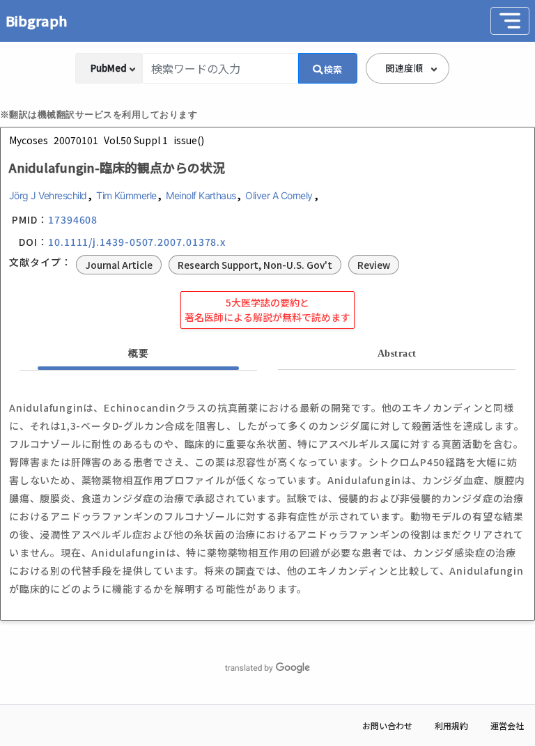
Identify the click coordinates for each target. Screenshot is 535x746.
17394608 (73, 219)
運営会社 (507, 725)
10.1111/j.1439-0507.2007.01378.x (137, 242)
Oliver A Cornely (279, 195)
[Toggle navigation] (509, 21)
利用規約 (451, 725)
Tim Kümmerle (126, 195)
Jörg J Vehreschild (47, 195)
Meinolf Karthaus (201, 195)
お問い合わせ (387, 725)
